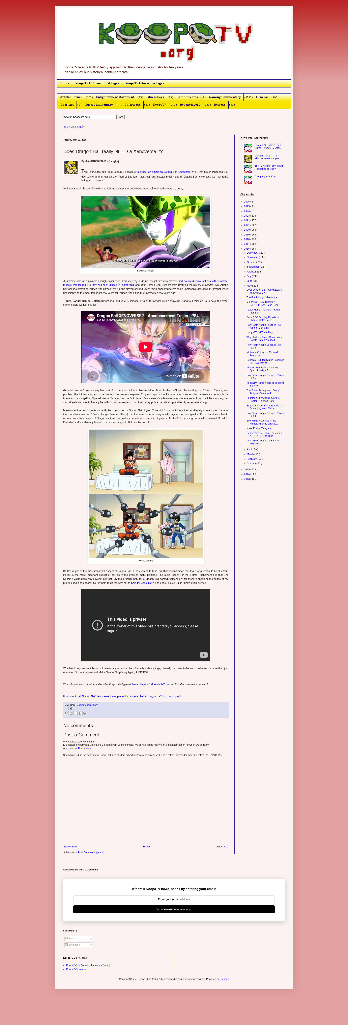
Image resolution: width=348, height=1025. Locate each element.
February (252, 458)
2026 (247, 201)
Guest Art (67, 105)
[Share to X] (76, 713)
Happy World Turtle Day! (259, 332)
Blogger (224, 979)
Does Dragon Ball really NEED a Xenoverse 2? (264, 291)
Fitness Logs (155, 97)
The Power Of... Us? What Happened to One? (269, 167)
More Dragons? (141, 684)
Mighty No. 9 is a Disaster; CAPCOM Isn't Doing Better (262, 303)
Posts (71, 938)
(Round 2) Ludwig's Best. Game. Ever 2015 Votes (268, 146)
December (253, 252)
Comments (74, 944)
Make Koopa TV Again (258, 428)
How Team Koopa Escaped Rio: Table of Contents (263, 326)
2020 (247, 229)
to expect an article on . (164, 171)
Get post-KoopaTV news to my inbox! (174, 909)
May (249, 285)
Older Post (221, 846)
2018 (247, 239)
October (251, 262)
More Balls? (158, 684)
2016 (247, 248)
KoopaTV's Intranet (76, 969)
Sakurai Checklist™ (142, 582)
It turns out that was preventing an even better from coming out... (123, 696)
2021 (247, 225)
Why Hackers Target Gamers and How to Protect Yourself (264, 338)
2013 (247, 479)
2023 (247, 215)
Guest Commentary (99, 105)
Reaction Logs (190, 105)
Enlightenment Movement (115, 97)
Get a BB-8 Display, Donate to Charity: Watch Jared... (262, 319)
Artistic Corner (71, 97)
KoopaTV (159, 105)
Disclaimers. (85, 748)
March (250, 454)
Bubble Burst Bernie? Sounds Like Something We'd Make (265, 407)
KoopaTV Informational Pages (97, 83)
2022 (247, 220)
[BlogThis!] (71, 713)
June (250, 281)
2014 (247, 474)
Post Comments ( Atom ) (91, 852)
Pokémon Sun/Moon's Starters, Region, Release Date (263, 399)
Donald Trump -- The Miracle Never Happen (267, 157)
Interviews (133, 105)
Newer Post (70, 846)
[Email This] (67, 713)
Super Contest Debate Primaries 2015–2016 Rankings (264, 434)
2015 (247, 469)
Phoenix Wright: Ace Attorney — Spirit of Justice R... (263, 369)
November (253, 257)
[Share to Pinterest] (84, 713)
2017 (247, 244)
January (251, 463)
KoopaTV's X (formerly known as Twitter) (88, 965)
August (251, 271)
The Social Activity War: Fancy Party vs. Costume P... (262, 392)
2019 (247, 234)
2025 (247, 206)
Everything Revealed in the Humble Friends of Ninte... (262, 422)
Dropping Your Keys (266, 176)
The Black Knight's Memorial (262, 297)
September (253, 266)
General (262, 97)
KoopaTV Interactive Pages (144, 83)
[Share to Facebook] (80, 713)
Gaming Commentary (225, 97)
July (249, 276)
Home (64, 83)
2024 (247, 211)
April (250, 449)
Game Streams (187, 97)
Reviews (220, 105)
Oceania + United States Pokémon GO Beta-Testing (265, 361)
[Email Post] (69, 708)
